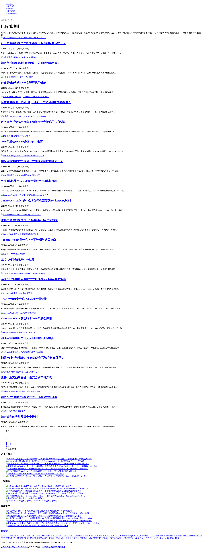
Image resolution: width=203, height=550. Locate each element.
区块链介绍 (10, 6)
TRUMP (9, 538)
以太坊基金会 (179, 536)
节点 (36, 538)
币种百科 (54, 536)
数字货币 (20, 536)
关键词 (87, 536)
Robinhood (189, 536)
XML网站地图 (59, 547)
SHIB (3, 538)
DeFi (64, 536)
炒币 (196, 536)
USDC (20, 538)
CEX (82, 538)
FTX (112, 536)
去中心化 (114, 538)
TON (177, 538)
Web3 (147, 536)
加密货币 (106, 536)
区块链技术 (10, 9)
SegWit (132, 536)
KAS (166, 538)
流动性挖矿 (123, 538)
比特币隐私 (158, 538)
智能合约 (145, 538)
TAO (32, 538)
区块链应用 (124, 536)
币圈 (200, 536)
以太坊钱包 (154, 536)
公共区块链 (53, 538)
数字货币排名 (96, 536)
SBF (161, 536)
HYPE (15, 538)
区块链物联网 (78, 536)
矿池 (103, 538)
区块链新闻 (10, 11)
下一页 (8, 444)
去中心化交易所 (134, 538)
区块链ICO (39, 536)
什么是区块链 (63, 538)
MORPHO (97, 538)
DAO (117, 536)
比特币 (4, 536)
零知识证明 (140, 536)
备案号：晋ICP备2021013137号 (14, 547)
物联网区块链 (11, 13)
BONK (26, 538)
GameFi (47, 536)
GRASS (171, 538)
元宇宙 (70, 536)
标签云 (4, 530)
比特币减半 (43, 538)
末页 (7, 446)
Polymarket (88, 538)
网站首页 (9, 4)
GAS (152, 538)
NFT (60, 536)
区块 (108, 538)
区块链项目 (168, 536)
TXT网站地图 (48, 547)
